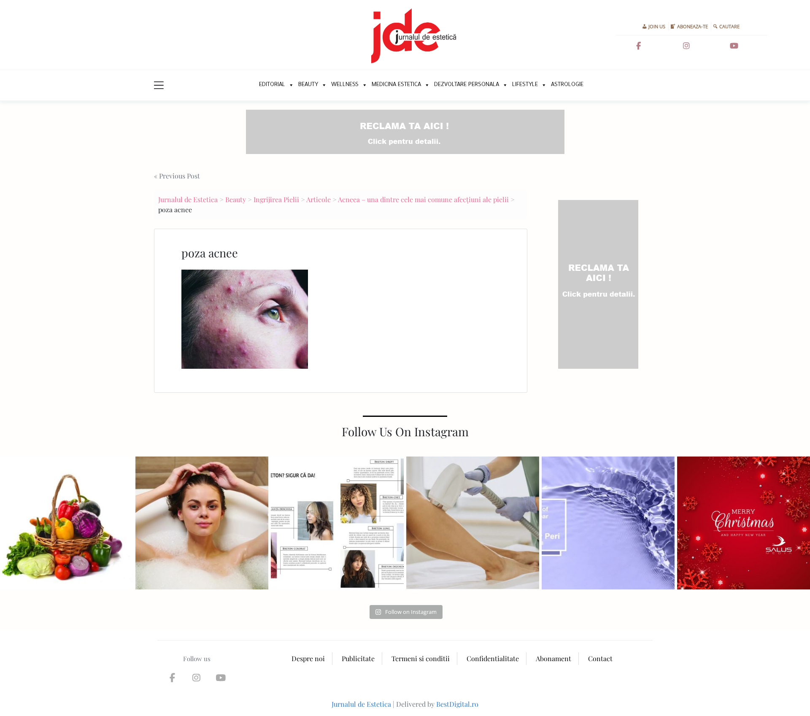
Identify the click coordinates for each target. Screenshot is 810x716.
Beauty (308, 85)
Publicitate (358, 658)
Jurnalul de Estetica (188, 199)
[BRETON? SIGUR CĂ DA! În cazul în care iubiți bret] (337, 523)
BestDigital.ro (457, 704)
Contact (600, 658)
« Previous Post (177, 175)
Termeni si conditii (421, 658)
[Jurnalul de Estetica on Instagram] (686, 46)
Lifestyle (525, 85)
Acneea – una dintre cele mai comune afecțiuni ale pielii (423, 199)
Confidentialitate (493, 658)
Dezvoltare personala (466, 85)
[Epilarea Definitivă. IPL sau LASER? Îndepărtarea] (472, 523)
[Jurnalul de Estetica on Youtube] (734, 46)
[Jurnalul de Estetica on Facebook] (638, 46)
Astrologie (567, 85)
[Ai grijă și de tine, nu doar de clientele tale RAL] (201, 523)
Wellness (345, 85)
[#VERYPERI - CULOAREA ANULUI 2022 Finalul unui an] (608, 523)
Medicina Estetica (396, 85)
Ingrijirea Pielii (276, 199)
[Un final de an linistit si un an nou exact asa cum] (743, 523)
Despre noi (308, 658)
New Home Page (243, 85)
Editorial (272, 85)
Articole (318, 199)
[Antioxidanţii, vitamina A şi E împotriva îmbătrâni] (66, 523)
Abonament (553, 658)
